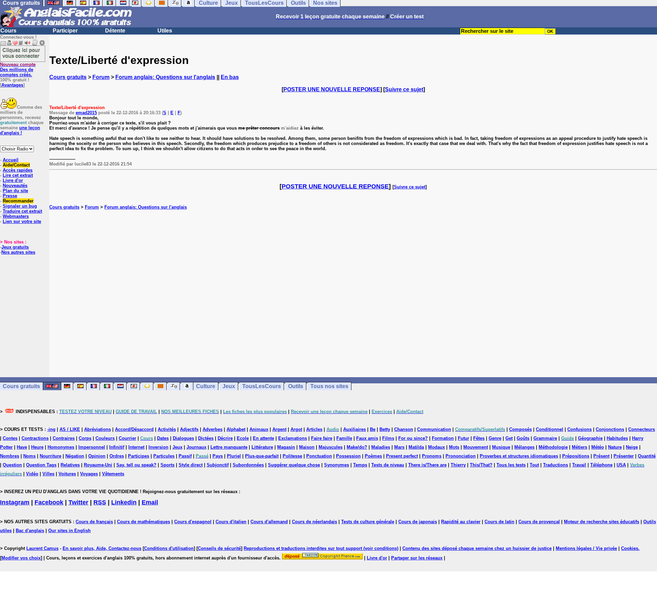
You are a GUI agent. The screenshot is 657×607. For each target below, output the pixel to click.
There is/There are (427, 464)
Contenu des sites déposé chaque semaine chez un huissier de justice (477, 548)
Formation (443, 438)
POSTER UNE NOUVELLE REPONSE (331, 89)
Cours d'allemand (269, 521)
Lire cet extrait (18, 175)
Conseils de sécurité (219, 548)
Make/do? (357, 447)
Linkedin (124, 502)
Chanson (403, 429)
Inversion (158, 447)
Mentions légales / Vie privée (586, 548)
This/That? (481, 464)
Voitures (67, 473)
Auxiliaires (354, 429)
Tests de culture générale (367, 521)
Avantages (12, 85)
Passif (185, 456)
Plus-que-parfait (262, 456)
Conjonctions (610, 429)
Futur (463, 438)
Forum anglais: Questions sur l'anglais (165, 77)
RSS (99, 502)
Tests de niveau (387, 464)
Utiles (164, 31)
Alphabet (236, 429)
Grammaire (545, 438)
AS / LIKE (70, 429)
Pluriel (234, 456)
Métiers (579, 447)
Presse (10, 195)
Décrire (225, 438)
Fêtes (479, 438)
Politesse (292, 456)
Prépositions (575, 456)
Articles (314, 429)
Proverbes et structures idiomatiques (519, 456)
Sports (167, 464)
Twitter (78, 502)
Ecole (243, 438)
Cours (8, 31)
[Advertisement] (353, 293)
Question (12, 464)
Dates (163, 438)
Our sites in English (69, 530)
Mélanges (524, 447)
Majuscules (331, 447)
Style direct (191, 464)
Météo (597, 447)
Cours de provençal (539, 521)
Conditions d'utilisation (169, 548)
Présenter (624, 456)
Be (372, 429)
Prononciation (461, 456)
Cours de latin (499, 521)
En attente (263, 438)
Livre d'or (13, 180)
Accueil (10, 159)
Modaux (436, 447)
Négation (74, 456)
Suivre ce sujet (404, 89)
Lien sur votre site (22, 221)
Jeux (228, 386)
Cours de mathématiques (143, 521)
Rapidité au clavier (460, 521)
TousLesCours (261, 386)
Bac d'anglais (30, 530)
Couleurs (105, 438)
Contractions (35, 438)
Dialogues (183, 438)
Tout (534, 464)
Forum (101, 77)
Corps (85, 438)
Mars (399, 447)
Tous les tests (511, 464)
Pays (217, 456)
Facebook (49, 502)
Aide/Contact (16, 165)
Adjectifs (189, 429)
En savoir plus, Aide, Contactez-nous (102, 548)
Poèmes (373, 456)
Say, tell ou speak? (136, 464)
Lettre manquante (228, 447)
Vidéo (32, 473)
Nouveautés (15, 185)
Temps (360, 464)
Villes (48, 473)
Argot (296, 429)
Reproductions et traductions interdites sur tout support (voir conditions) (321, 548)
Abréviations (97, 429)
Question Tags (41, 464)
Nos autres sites (18, 252)
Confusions (579, 429)
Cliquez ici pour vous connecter (21, 52)
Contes (10, 438)
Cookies (629, 548)
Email (150, 502)
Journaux (196, 447)
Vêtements (113, 473)
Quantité (647, 456)
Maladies (380, 447)
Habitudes (617, 438)
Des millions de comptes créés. (18, 69)
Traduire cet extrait (22, 211)
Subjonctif (218, 464)
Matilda (416, 447)
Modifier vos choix (21, 557)
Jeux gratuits (15, 247)
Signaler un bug (20, 206)
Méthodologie (553, 447)
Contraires (64, 438)
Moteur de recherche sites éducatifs (601, 521)
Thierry (458, 464)
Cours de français (94, 521)
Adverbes (212, 429)
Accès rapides (18, 170)
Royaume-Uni (98, 464)
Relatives (70, 464)
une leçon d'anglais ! (20, 130)
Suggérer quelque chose (294, 464)
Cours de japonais (417, 521)
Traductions (555, 464)
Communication (434, 429)
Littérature (262, 447)
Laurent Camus (42, 548)
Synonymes (336, 464)
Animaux (258, 429)
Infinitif (116, 447)
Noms (29, 456)
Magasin (286, 447)
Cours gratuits (68, 77)
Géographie (590, 438)
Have (22, 447)
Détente (115, 31)
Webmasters (16, 216)
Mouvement (475, 447)
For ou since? (413, 438)
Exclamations (292, 438)
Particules (164, 456)
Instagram (14, 502)
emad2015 (86, 112)
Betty (384, 429)
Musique (501, 447)
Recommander (18, 200)
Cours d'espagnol (192, 521)
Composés (520, 429)
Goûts (523, 438)
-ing (51, 429)
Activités (167, 429)
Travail (579, 464)
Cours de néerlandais (314, 521)
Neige (632, 447)
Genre (495, 438)
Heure (37, 447)
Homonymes (61, 447)
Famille (344, 438)
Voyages (89, 473)
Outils (295, 386)
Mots (454, 447)
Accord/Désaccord (134, 429)
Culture (205, 386)
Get (509, 438)
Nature (615, 447)
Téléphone (601, 464)
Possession (348, 456)
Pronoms (431, 456)
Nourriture (50, 456)
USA (621, 464)
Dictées (206, 438)
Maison (306, 447)
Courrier (127, 438)
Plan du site (15, 190)
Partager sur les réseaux (416, 557)
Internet (136, 447)
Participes (138, 456)
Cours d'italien (231, 521)
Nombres (9, 456)
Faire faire (321, 438)
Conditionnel (549, 429)
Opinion (96, 456)
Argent (279, 429)
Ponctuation (319, 456)
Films (388, 438)
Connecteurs (641, 429)
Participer (65, 31)
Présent (601, 456)
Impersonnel (91, 447)
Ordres (117, 456)
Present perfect (402, 456)
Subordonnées (248, 464)
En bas (230, 77)
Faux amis (367, 438)
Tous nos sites (329, 386)
